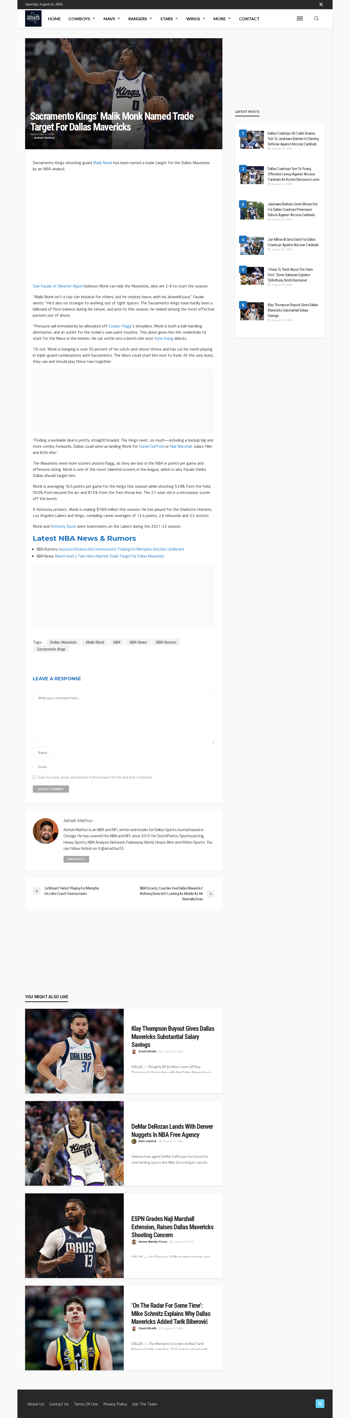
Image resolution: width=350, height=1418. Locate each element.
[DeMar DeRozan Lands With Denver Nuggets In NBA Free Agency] (74, 1145)
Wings (193, 18)
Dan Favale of (58, 286)
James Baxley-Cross (152, 1241)
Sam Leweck (147, 1141)
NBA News (138, 642)
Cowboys (79, 18)
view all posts (76, 859)
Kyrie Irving (163, 338)
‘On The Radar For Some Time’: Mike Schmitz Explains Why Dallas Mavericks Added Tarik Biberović (170, 1313)
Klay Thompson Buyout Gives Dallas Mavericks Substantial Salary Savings (172, 1036)
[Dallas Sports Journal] (33, 18)
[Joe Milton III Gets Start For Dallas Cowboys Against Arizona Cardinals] (252, 246)
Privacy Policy (115, 1404)
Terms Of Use (86, 1404)
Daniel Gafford (151, 446)
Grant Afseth (147, 1051)
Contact (249, 18)
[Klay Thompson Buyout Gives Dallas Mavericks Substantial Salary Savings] (74, 1053)
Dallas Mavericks (63, 642)
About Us (36, 1404)
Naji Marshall (181, 446)
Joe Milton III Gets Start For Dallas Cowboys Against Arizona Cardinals (293, 242)
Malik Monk (102, 162)
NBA (116, 642)
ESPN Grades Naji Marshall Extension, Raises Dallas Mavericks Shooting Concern (172, 1227)
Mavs (109, 18)
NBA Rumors (166, 642)
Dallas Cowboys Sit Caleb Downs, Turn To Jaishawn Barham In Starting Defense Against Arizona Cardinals (293, 138)
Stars (166, 18)
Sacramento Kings (51, 649)
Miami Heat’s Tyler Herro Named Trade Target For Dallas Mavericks (109, 556)
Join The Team (144, 1404)
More (219, 18)
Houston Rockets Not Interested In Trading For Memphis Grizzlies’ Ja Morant (121, 549)
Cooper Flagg (120, 326)
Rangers (137, 18)
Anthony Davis (63, 526)
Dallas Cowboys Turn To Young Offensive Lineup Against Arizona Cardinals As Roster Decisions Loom (294, 174)
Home (54, 18)
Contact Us (59, 1404)
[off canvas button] (300, 18)
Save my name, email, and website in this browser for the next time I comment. (95, 777)
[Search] (316, 18)
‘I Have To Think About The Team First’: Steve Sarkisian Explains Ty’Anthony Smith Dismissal (290, 275)
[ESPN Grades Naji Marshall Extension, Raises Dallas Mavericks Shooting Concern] (74, 1238)
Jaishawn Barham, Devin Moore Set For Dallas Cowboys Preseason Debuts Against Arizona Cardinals (292, 209)
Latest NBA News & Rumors (84, 538)
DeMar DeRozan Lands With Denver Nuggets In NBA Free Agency (172, 1131)
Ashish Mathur (44, 137)
